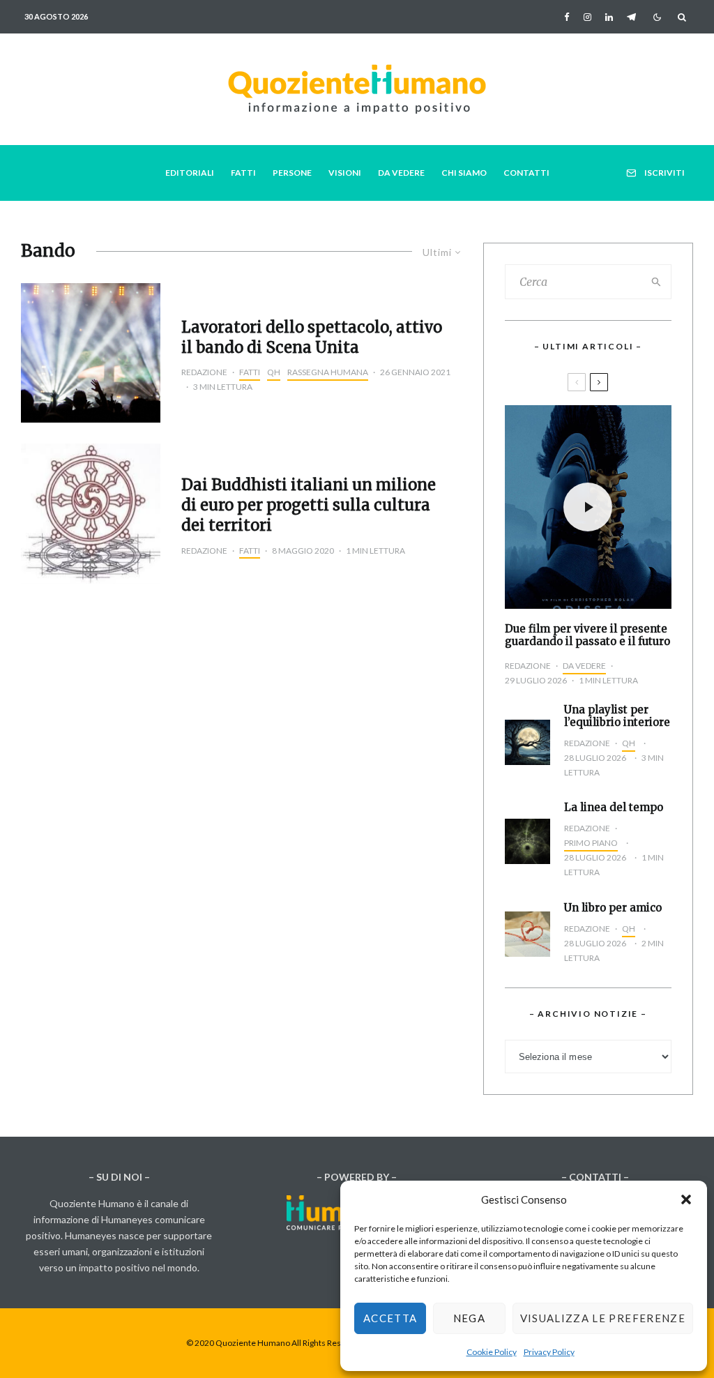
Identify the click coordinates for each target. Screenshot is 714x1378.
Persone (292, 172)
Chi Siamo (464, 172)
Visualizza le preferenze (602, 1318)
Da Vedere (401, 172)
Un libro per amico (613, 908)
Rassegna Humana (327, 372)
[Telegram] (631, 17)
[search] (656, 281)
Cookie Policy (491, 1352)
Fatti (243, 172)
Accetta (390, 1318)
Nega (469, 1318)
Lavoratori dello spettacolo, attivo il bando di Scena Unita (311, 337)
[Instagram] (587, 17)
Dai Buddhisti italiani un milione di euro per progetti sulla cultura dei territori (308, 505)
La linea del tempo (613, 807)
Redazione (204, 372)
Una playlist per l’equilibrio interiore (617, 716)
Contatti (526, 172)
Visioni (344, 172)
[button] (686, 1199)
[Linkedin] (609, 17)
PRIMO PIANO (591, 843)
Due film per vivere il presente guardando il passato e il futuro (587, 635)
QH (273, 372)
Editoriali (189, 172)
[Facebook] (567, 17)
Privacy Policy (549, 1352)
